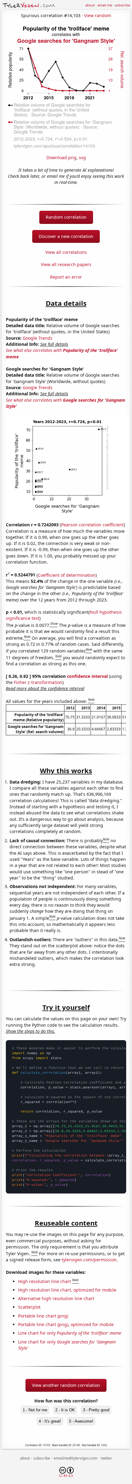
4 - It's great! (50, 1421)
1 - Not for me (35, 1410)
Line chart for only (69, 1333)
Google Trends (37, 338)
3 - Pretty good (96, 1410)
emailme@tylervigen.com (75, 1458)
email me (105, 5)
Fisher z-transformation (38, 682)
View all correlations (66, 252)
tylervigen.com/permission (89, 1260)
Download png (61, 157)
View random (97, 15)
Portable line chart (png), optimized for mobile (66, 1324)
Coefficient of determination (66, 575)
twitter (106, 1458)
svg (82, 157)
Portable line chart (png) (43, 1316)
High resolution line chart (44, 1281)
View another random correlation (66, 1385)
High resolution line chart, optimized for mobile (67, 1290)
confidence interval (87, 676)
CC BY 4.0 (66, 1476)
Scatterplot (29, 1307)
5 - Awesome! (81, 1421)
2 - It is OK (65, 1410)
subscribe (122, 5)
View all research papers (66, 264)
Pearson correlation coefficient (92, 525)
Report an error (66, 277)
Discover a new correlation (66, 236)
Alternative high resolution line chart (56, 1298)
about (90, 5)
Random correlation (66, 217)
